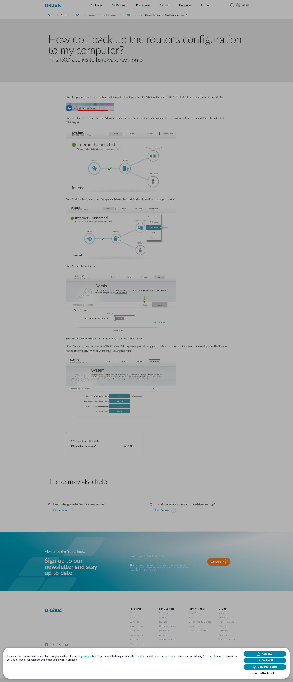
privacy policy (88, 656)
